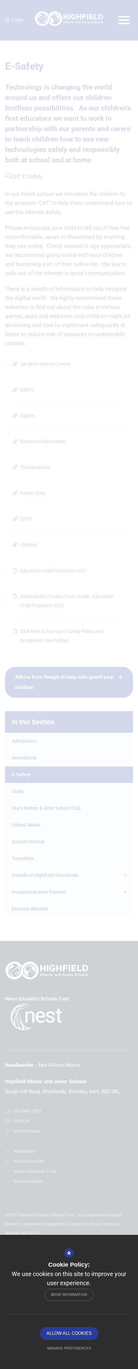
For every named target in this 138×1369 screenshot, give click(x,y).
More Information (69, 1295)
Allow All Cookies (69, 1333)
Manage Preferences (69, 1348)
